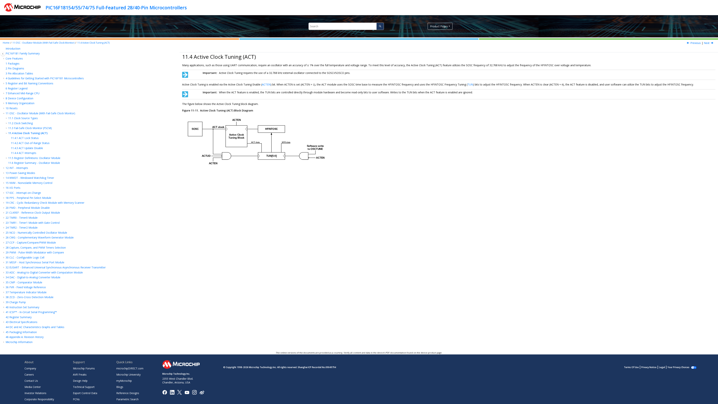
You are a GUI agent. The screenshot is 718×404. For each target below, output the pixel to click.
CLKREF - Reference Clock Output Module (33, 212)
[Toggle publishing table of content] (3, 54)
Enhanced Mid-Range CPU (22, 93)
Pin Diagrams (15, 68)
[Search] (380, 26)
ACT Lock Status (25, 138)
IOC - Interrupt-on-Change (23, 193)
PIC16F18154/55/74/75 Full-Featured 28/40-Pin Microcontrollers (116, 7)
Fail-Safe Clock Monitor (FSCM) (30, 128)
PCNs (76, 399)
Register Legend (16, 88)
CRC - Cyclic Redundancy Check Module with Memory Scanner (45, 202)
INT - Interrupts (17, 168)
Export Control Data (85, 393)
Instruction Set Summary (22, 307)
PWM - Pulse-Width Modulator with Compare (35, 252)
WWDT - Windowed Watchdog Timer (30, 178)
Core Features (14, 58)
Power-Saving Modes (20, 173)
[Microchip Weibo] (202, 392)
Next (707, 43)
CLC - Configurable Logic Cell (25, 257)
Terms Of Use (631, 367)
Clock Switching (20, 123)
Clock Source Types (23, 118)
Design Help (80, 380)
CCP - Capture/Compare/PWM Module (31, 242)
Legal (662, 367)
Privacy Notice (648, 367)
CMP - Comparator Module (24, 282)
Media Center (32, 387)
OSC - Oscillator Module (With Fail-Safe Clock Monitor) (43, 42)
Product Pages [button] (439, 26)
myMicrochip (124, 380)
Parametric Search (127, 399)
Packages (12, 63)
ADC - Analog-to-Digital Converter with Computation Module (44, 272)
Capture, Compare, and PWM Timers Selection (36, 247)
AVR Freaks (80, 374)
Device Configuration (19, 98)
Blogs (119, 387)
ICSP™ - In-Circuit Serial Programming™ (31, 312)
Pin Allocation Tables (19, 73)
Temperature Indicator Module (26, 292)
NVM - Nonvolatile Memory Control (29, 183)
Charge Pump (16, 302)
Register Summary (19, 317)
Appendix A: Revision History (25, 337)
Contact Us (31, 380)
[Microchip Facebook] (164, 392)
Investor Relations (35, 393)
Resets (12, 108)
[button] (4, 48)
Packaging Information (21, 332)
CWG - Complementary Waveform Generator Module (40, 237)
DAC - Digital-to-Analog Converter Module (33, 277)
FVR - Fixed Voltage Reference (26, 287)
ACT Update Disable (27, 148)
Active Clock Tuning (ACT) (93, 42)
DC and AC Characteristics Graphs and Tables (35, 327)
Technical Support (84, 387)
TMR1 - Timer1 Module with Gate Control (33, 222)
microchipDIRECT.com (129, 368)
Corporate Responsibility (39, 399)
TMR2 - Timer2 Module (22, 227)
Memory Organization (20, 103)
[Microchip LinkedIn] (172, 392)
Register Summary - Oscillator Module (34, 163)
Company (30, 368)
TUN (470, 84)
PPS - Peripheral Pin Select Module (28, 198)
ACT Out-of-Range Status (30, 143)
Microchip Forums (84, 368)
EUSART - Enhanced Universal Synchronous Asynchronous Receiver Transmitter (56, 267)
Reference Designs (127, 393)
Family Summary (23, 53)
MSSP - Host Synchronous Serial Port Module (35, 262)
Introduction (13, 48)
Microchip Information (19, 342)
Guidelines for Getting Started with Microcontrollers (45, 78)
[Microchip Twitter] (179, 392)
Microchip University (128, 374)
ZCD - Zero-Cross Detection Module (29, 297)
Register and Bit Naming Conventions (29, 83)
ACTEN (266, 84)
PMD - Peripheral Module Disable (28, 207)
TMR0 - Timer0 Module (22, 217)
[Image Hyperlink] (187, 392)
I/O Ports (13, 187)
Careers (29, 374)
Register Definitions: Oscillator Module (34, 158)
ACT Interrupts (23, 153)
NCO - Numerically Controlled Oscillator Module (36, 232)
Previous (695, 43)
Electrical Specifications (21, 322)
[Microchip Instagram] (194, 392)
